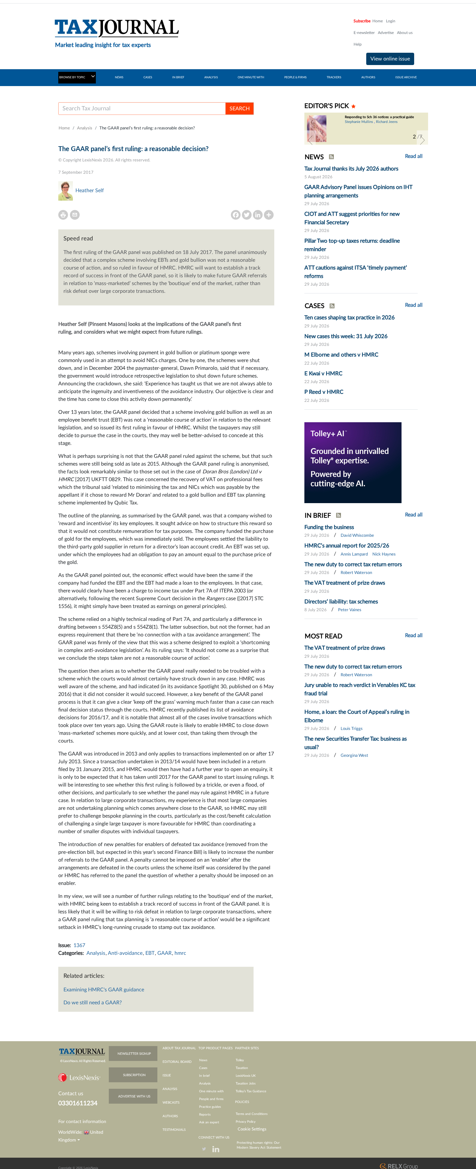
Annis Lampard (354, 554)
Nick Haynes (384, 554)
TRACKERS (334, 77)
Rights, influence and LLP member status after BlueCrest (378, 119)
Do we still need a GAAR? (92, 1002)
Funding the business (329, 527)
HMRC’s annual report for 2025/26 (346, 545)
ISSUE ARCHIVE (406, 77)
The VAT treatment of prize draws (344, 583)
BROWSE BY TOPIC (72, 77)
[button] (310, 140)
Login (390, 21)
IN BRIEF (178, 77)
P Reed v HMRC (323, 392)
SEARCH (240, 108)
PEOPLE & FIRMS (295, 77)
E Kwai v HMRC (323, 373)
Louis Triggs (352, 729)
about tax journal (179, 1048)
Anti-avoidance (125, 953)
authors (170, 1116)
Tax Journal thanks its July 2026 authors (351, 168)
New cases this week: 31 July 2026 (346, 336)
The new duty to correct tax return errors (353, 564)
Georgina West (354, 756)
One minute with (211, 1091)
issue (167, 1075)
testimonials (174, 1129)
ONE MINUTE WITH (251, 77)
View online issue (390, 58)
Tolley (240, 1060)
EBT (149, 953)
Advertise (386, 33)
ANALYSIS (211, 77)
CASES (147, 77)
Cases (203, 1068)
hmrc (180, 953)
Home (377, 21)
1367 (79, 945)
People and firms (211, 1099)
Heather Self (89, 190)
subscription (134, 1075)
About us (405, 33)
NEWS (119, 77)
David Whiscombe (357, 536)
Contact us (70, 1093)
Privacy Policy (245, 1121)
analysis (170, 1089)
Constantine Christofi (361, 125)
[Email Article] (75, 215)
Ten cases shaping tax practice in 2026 (349, 317)
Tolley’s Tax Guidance (251, 1091)
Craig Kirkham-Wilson (398, 125)
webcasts (171, 1102)
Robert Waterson (356, 573)
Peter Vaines (349, 610)
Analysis (84, 128)
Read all (414, 156)
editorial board (177, 1062)
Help (358, 44)
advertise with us (134, 1096)
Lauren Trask (355, 131)
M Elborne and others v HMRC (341, 355)
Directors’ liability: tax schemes (341, 601)
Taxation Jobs (245, 1083)
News (203, 1060)
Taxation (242, 1068)
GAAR (164, 953)
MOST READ (323, 636)
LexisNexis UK (246, 1075)
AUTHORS (368, 77)
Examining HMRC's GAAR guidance (103, 989)
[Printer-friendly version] (63, 215)
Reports (204, 1114)
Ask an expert (209, 1122)
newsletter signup (134, 1053)
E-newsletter (364, 33)
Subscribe (362, 21)
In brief (204, 1075)
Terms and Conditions (251, 1114)
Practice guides (210, 1106)
